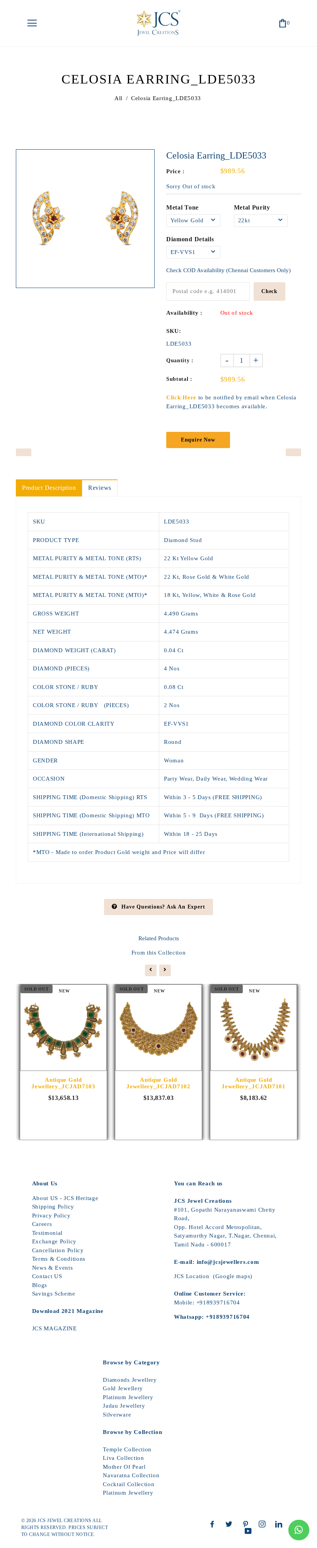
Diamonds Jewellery (130, 1380)
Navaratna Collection (131, 1475)
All (118, 98)
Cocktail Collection (128, 1484)
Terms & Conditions (59, 1259)
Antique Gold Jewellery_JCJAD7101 (253, 1083)
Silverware (117, 1415)
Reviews (99, 487)
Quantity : (180, 360)
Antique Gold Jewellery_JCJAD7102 (158, 1083)
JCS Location (191, 1276)
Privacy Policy (51, 1215)
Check (269, 291)
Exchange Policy (54, 1241)
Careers (42, 1224)
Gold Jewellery (123, 1388)
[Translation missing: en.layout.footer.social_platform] (214, 1524)
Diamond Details (190, 239)
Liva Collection (123, 1458)
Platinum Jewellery (128, 1397)
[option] (85, 219)
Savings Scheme (53, 1294)
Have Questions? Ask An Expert (163, 907)
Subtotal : (179, 379)
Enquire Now (198, 440)
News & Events (52, 1268)
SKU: (173, 331)
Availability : (184, 313)
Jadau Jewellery (124, 1406)
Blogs (40, 1285)
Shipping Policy (53, 1207)
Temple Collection (127, 1449)
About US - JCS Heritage (65, 1198)
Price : (175, 171)
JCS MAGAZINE (54, 1328)
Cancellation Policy (58, 1250)
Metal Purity (252, 207)
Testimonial (47, 1233)
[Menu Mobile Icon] (32, 23)
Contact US (47, 1276)
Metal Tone (182, 207)
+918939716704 (218, 1302)
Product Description (49, 487)
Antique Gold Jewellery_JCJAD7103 (63, 1083)
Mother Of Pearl (124, 1467)
